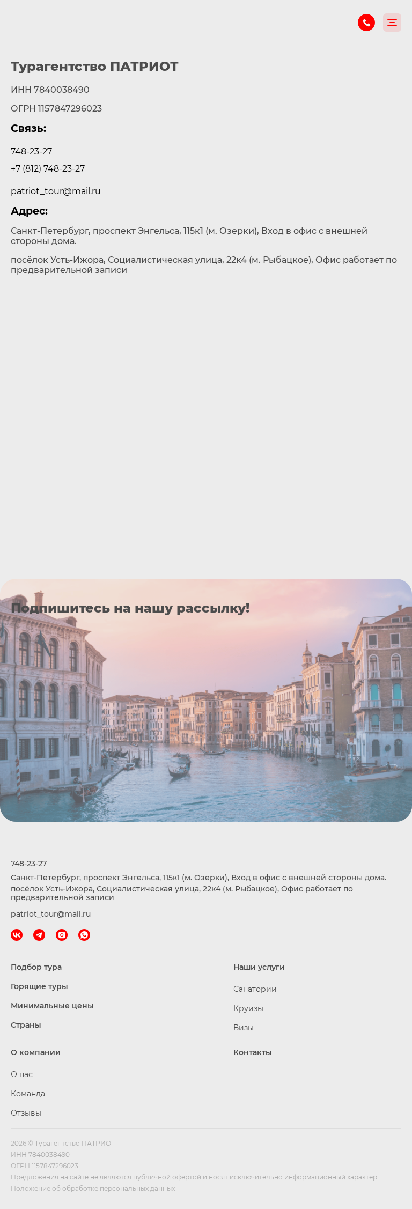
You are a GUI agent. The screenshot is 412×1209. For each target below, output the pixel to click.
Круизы (248, 1008)
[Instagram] (62, 935)
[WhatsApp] (84, 935)
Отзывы (26, 1113)
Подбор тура (36, 967)
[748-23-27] (366, 22)
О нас (22, 1074)
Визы (243, 1028)
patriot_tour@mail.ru (56, 191)
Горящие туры (39, 986)
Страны (26, 1025)
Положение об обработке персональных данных (93, 1188)
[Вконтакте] (17, 935)
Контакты (252, 1052)
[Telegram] (39, 935)
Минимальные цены (52, 1006)
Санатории (255, 989)
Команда (28, 1094)
